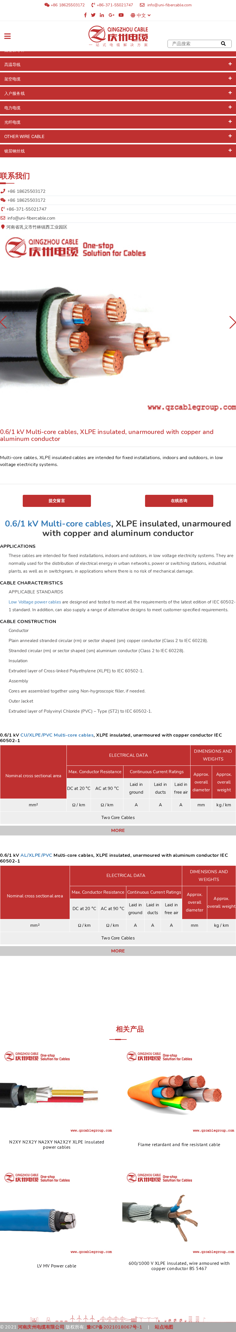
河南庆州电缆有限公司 (41, 1327)
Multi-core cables (74, 735)
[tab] (118, 64)
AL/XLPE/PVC (36, 855)
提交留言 (57, 500)
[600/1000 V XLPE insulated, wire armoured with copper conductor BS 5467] (179, 1212)
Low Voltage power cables (35, 602)
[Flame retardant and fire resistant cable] (179, 1091)
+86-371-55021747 (115, 5)
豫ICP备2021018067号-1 (114, 1327)
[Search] (223, 44)
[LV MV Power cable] (57, 1212)
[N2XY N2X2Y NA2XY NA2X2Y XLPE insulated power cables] (57, 1091)
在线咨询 (179, 500)
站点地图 (164, 1327)
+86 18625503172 (67, 5)
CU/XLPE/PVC (36, 735)
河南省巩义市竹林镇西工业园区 (36, 227)
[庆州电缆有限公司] (118, 36)
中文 (141, 15)
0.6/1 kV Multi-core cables (58, 524)
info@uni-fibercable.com (169, 5)
